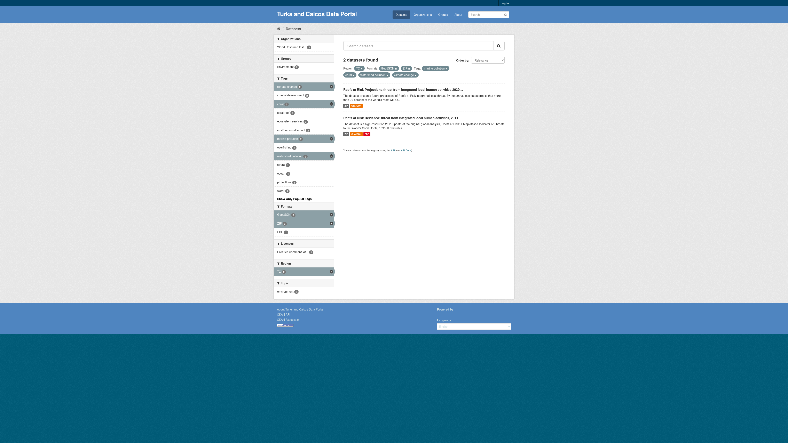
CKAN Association (288, 319)
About (458, 15)
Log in (505, 3)
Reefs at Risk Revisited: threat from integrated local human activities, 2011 (400, 117)
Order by (462, 60)
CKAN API (283, 314)
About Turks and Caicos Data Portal (300, 309)
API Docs (406, 150)
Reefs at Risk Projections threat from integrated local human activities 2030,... (403, 89)
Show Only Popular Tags (294, 199)
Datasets (401, 15)
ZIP (346, 105)
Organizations (423, 15)
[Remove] (362, 68)
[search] (499, 45)
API (393, 150)
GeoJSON (356, 105)
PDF (367, 134)
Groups (443, 15)
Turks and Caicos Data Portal (317, 13)
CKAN (444, 314)
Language (444, 320)
